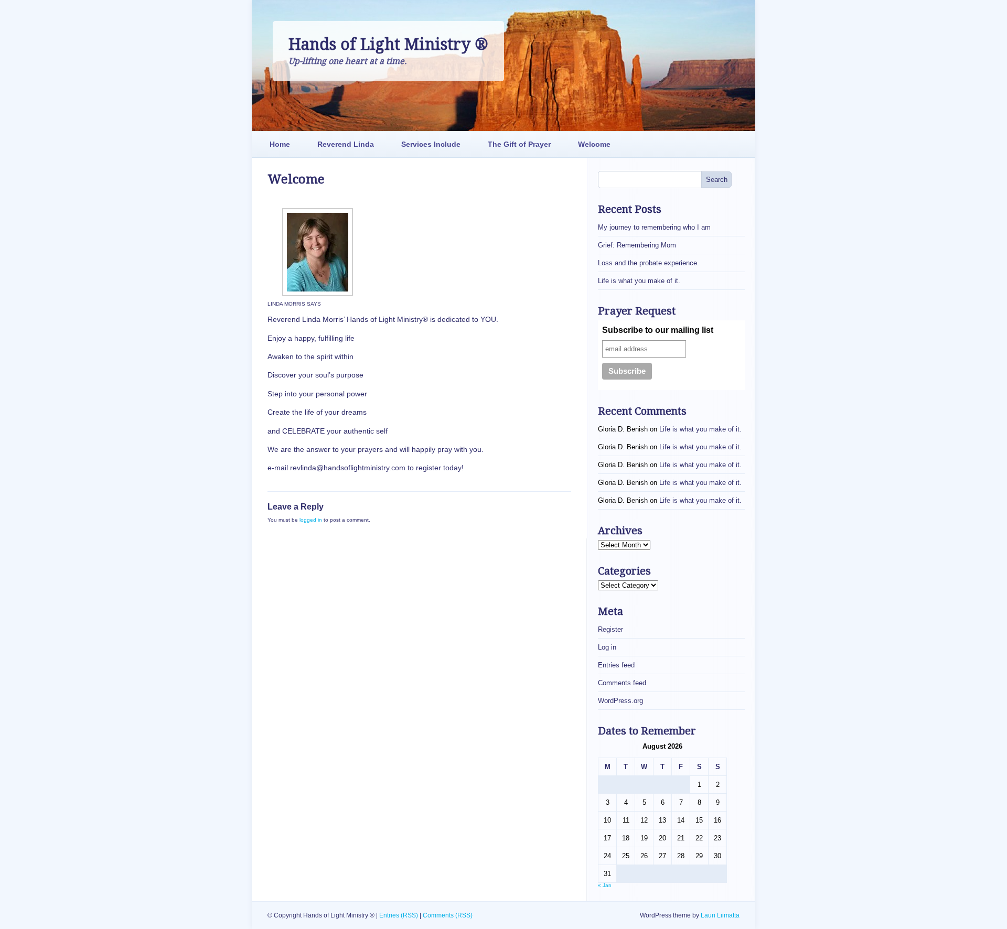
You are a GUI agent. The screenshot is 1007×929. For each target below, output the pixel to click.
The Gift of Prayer (519, 144)
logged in (310, 520)
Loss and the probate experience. (648, 263)
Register (610, 629)
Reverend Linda (345, 144)
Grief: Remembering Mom (637, 245)
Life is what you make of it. (639, 280)
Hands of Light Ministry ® (388, 44)
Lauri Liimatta (720, 915)
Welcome (594, 144)
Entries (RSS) (398, 915)
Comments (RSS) (448, 915)
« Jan (605, 885)
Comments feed (622, 682)
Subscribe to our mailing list (657, 330)
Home (280, 144)
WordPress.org (620, 700)
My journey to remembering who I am (654, 227)
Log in (607, 647)
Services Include (430, 144)
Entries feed (616, 665)
